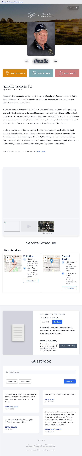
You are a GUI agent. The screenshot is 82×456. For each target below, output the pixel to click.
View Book (45, 322)
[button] (13, 261)
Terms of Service (47, 446)
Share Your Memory (68, 346)
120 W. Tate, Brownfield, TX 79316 (32, 274)
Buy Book (57, 322)
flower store (41, 151)
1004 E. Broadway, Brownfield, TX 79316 (71, 280)
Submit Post (70, 381)
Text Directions (30, 281)
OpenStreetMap (43, 450)
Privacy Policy (35, 446)
